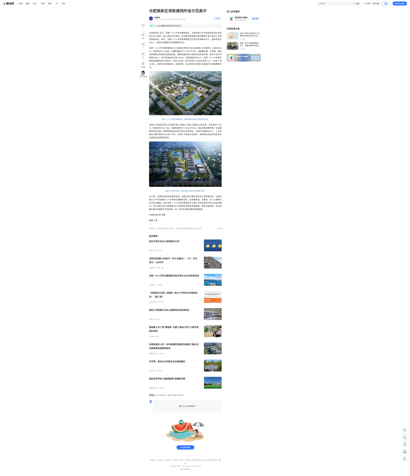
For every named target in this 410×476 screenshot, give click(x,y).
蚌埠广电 (152, 250)
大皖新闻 (152, 285)
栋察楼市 (152, 267)
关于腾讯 (152, 460)
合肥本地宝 (153, 302)
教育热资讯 (153, 319)
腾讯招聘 (194, 460)
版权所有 (188, 469)
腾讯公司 (182, 469)
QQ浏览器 (208, 460)
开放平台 (181, 460)
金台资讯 (152, 371)
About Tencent (160, 460)
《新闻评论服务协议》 (177, 395)
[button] (255, 18)
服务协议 (168, 460)
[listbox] (185, 312)
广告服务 (188, 460)
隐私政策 (175, 460)
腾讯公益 (201, 460)
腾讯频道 (214, 460)
